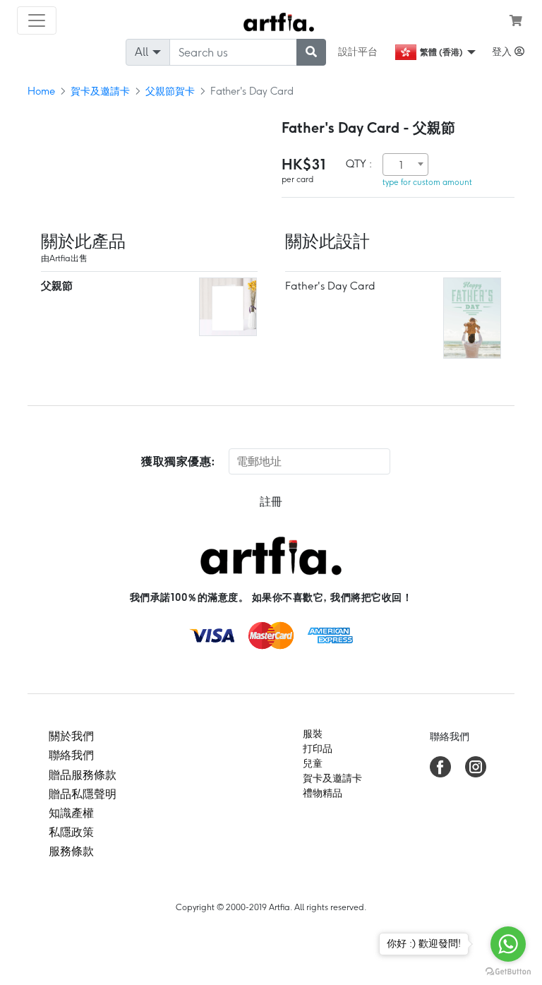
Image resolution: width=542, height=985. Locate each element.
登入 (503, 51)
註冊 (271, 501)
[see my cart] (516, 20)
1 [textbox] (401, 165)
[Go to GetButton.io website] (508, 971)
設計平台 (358, 51)
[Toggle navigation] (36, 20)
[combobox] (405, 164)
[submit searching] (311, 52)
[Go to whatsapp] (508, 944)
